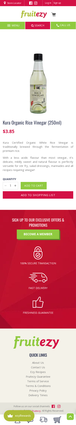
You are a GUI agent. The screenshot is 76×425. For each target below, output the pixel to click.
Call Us (64, 25)
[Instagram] (35, 3)
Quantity (9, 179)
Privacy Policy (38, 390)
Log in (48, 2)
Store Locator (14, 3)
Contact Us (38, 367)
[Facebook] (30, 3)
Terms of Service (38, 381)
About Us (38, 362)
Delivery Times (38, 395)
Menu (15, 25)
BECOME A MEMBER (38, 234)
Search (39, 25)
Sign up (57, 2)
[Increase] (15, 185)
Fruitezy (36, 411)
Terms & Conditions (38, 386)
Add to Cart (33, 185)
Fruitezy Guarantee (38, 376)
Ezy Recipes (38, 372)
